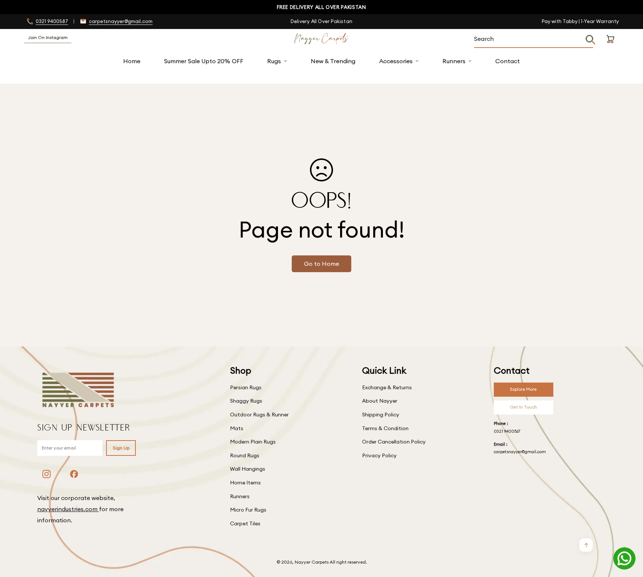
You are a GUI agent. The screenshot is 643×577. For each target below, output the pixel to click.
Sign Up (121, 448)
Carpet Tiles (245, 523)
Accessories (396, 61)
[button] (610, 47)
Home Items (245, 482)
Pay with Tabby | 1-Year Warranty (580, 21)
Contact (507, 61)
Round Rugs (244, 455)
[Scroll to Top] (628, 536)
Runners (454, 61)
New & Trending (333, 61)
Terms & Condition (385, 428)
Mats (236, 428)
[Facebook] (74, 474)
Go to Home (321, 263)
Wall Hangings (247, 468)
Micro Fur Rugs (248, 509)
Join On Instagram (48, 37)
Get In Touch (523, 407)
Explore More (523, 389)
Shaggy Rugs (246, 400)
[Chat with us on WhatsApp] (624, 558)
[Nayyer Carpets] (321, 39)
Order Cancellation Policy (394, 441)
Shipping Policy (380, 414)
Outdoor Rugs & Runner (259, 414)
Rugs (274, 61)
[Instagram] (46, 474)
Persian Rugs (246, 387)
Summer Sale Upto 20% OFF (203, 61)
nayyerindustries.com (68, 509)
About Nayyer (379, 400)
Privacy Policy (379, 455)
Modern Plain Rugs (253, 441)
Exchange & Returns (387, 387)
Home (131, 61)
